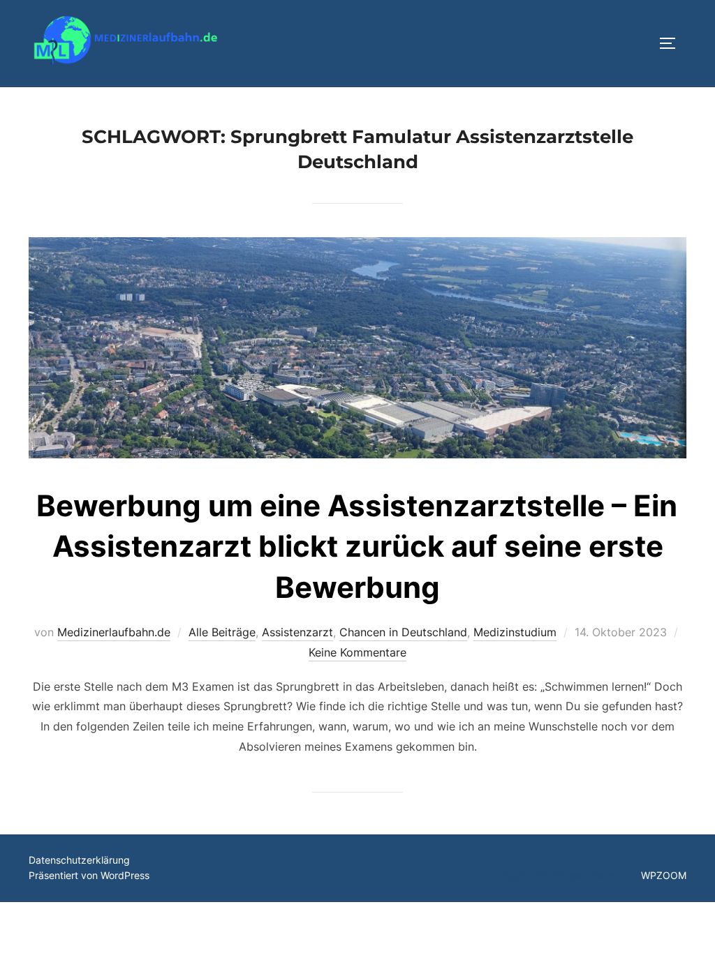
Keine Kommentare (357, 652)
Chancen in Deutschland (403, 632)
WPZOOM (663, 875)
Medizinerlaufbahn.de (113, 632)
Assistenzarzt (297, 632)
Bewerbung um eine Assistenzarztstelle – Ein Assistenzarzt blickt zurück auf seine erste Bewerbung (356, 547)
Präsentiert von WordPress (89, 875)
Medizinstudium (514, 632)
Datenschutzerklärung (79, 860)
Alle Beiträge (222, 632)
